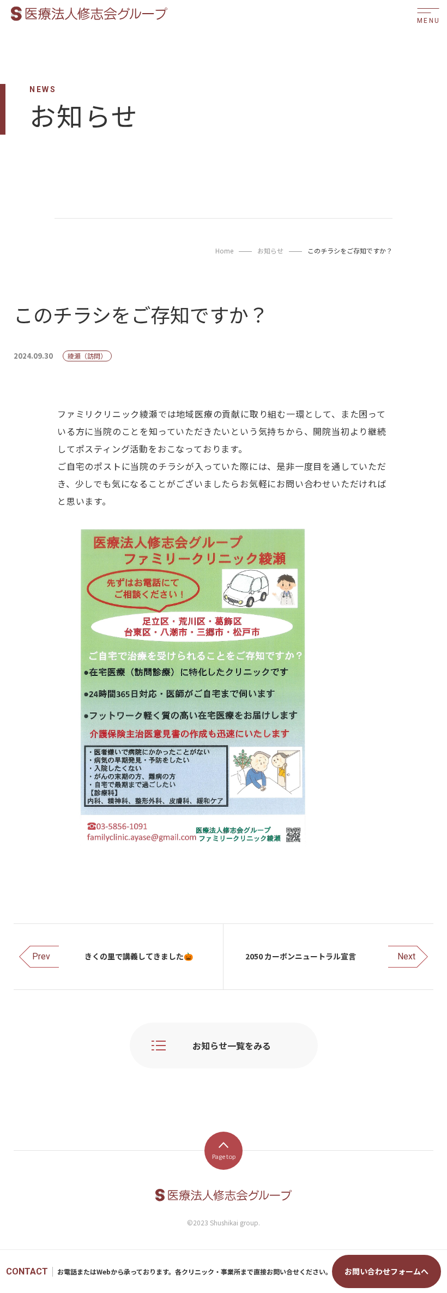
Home (224, 250)
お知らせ (270, 250)
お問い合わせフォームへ (386, 1271)
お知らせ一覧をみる (231, 1045)
